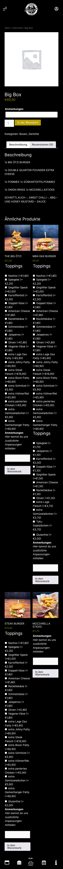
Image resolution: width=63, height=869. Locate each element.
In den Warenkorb (27, 122)
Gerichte (17, 27)
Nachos (18, 275)
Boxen (23, 133)
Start (7, 27)
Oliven (17, 342)
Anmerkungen (14, 109)
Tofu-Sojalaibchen (42, 525)
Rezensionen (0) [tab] (42, 144)
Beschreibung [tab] (18, 144)
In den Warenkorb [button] (14, 470)
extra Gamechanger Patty (17, 424)
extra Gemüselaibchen (17, 413)
